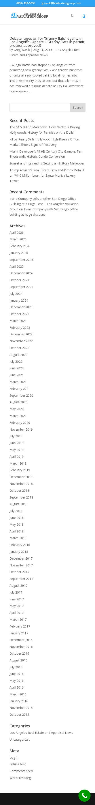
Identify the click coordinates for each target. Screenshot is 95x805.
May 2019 (17, 450)
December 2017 (21, 558)
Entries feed (18, 764)
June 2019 (17, 443)
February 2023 (20, 327)
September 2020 (21, 395)
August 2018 (18, 504)
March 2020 (18, 416)
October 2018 (19, 490)
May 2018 (17, 524)
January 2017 (19, 633)
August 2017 (18, 585)
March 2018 (18, 538)
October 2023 (19, 314)
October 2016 (19, 653)
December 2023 (21, 307)
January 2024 (19, 300)
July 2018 (16, 511)
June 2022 (17, 368)
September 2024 (21, 287)
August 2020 (18, 402)
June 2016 (17, 674)
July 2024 (16, 293)
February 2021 (20, 389)
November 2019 (21, 429)
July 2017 (16, 592)
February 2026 (20, 246)
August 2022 (18, 355)
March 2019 (18, 463)
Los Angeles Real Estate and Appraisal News (41, 732)
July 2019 (16, 436)
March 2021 (18, 382)
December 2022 (21, 334)
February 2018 (20, 545)
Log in (14, 757)
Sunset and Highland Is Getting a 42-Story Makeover (47, 163)
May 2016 (17, 680)
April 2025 (17, 266)
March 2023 (18, 321)
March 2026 (18, 239)
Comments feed (21, 771)
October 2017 (19, 572)
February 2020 (20, 422)
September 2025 (21, 260)
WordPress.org (20, 778)
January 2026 (19, 253)
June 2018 (17, 517)
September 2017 (21, 579)
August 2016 (18, 660)
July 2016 (16, 667)
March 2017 (18, 619)
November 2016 (21, 646)
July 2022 (16, 361)
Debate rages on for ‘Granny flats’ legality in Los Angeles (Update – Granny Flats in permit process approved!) (47, 42)
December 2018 (21, 477)
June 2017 (17, 599)
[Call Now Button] (84, 796)
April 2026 (17, 232)
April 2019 (17, 456)
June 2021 (17, 375)
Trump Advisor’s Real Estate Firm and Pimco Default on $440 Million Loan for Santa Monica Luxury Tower (47, 175)
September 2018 (21, 497)
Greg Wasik (22, 50)
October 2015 (19, 714)
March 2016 (18, 694)
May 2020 (17, 409)
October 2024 (19, 280)
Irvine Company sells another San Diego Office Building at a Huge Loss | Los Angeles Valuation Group (44, 203)
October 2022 (19, 348)
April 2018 (17, 531)
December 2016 (21, 640)
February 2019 (20, 470)
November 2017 (21, 565)
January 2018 (19, 551)
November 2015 (21, 708)
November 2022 (21, 341)
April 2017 (17, 613)
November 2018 (21, 484)
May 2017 (17, 606)
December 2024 (21, 273)
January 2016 (19, 701)
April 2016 (17, 687)
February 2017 (20, 626)
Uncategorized (20, 739)
